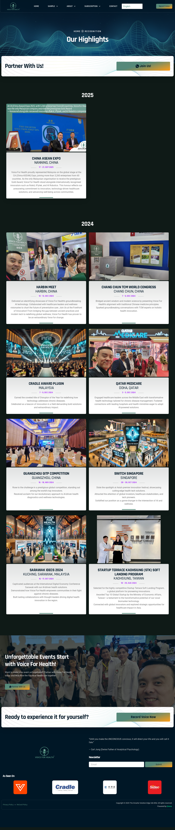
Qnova (169, 806)
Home (36, 6)
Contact (113, 6)
